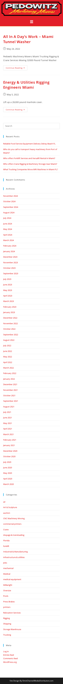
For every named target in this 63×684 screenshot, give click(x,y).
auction (6, 513)
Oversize (7, 590)
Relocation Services (12, 612)
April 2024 (7, 234)
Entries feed (8, 655)
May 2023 (7, 290)
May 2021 (7, 423)
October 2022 (9, 329)
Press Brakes (9, 601)
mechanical (8, 568)
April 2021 (7, 428)
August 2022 (8, 340)
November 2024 (10, 196)
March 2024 (8, 240)
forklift (6, 546)
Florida (6, 540)
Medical (6, 573)
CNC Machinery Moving (14, 518)
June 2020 (7, 467)
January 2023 (9, 312)
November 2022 (10, 323)
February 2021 (9, 439)
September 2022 (10, 334)
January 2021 (9, 445)
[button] (31, 22)
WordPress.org (10, 662)
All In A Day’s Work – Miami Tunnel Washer (28, 39)
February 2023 (9, 306)
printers (6, 607)
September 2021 (10, 401)
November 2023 (10, 262)
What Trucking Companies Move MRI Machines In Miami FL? (30, 169)
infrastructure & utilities (14, 557)
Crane (6, 529)
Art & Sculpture (10, 507)
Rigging (6, 618)
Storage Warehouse (12, 629)
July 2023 (7, 279)
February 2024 (9, 245)
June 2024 (7, 223)
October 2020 (9, 456)
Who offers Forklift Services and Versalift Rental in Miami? (29, 158)
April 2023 (7, 295)
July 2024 (7, 218)
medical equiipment (12, 579)
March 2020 (8, 484)
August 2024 (8, 212)
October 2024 (9, 201)
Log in (6, 651)
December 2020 (10, 451)
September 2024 (10, 207)
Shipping (7, 623)
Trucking (7, 634)
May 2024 (7, 229)
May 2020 (7, 473)
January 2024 (9, 251)
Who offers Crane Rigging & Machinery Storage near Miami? (30, 164)
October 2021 (9, 395)
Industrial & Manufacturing (15, 551)
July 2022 (7, 345)
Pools (5, 596)
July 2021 (7, 412)
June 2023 (7, 284)
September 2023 (10, 273)
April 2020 (7, 478)
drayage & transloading (13, 535)
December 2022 (10, 317)
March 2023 (8, 301)
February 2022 (9, 373)
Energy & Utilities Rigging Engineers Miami (26, 85)
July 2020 (7, 462)
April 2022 (7, 362)
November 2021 (10, 390)
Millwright (7, 585)
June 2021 (7, 417)
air (4, 501)
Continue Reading (16, 67)
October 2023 (9, 268)
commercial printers (12, 524)
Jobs (5, 562)
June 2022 (7, 351)
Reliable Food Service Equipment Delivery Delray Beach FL (29, 143)
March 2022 (8, 367)
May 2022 (7, 356)
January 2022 (9, 378)
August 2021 (8, 406)
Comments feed (10, 658)
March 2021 (8, 434)
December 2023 (10, 256)
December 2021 (10, 384)
